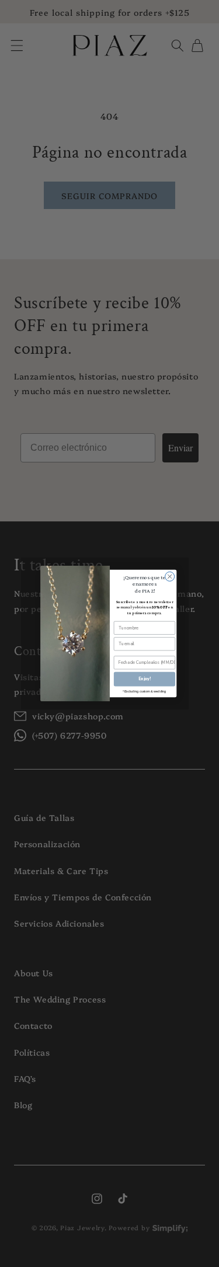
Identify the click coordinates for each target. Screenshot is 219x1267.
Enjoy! (144, 679)
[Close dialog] (169, 576)
